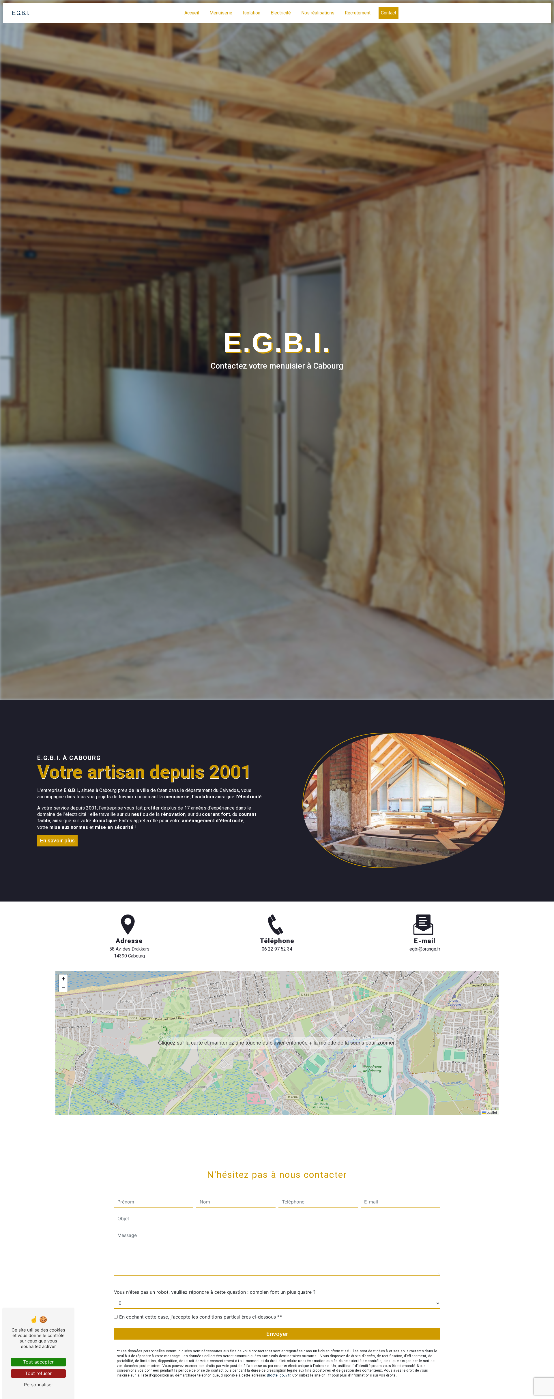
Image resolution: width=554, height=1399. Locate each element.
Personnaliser (38, 1384)
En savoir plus (57, 840)
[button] (277, 1043)
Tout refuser (38, 1373)
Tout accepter (38, 1362)
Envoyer (277, 1333)
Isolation (251, 13)
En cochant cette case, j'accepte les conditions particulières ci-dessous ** (200, 1317)
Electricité (281, 13)
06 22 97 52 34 (277, 949)
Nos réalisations (317, 13)
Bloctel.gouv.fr (279, 1375)
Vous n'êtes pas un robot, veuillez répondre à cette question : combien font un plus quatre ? (214, 1292)
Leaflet (491, 1113)
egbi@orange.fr (424, 949)
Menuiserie (220, 13)
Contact (388, 13)
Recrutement (357, 13)
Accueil (191, 13)
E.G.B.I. (20, 13)
